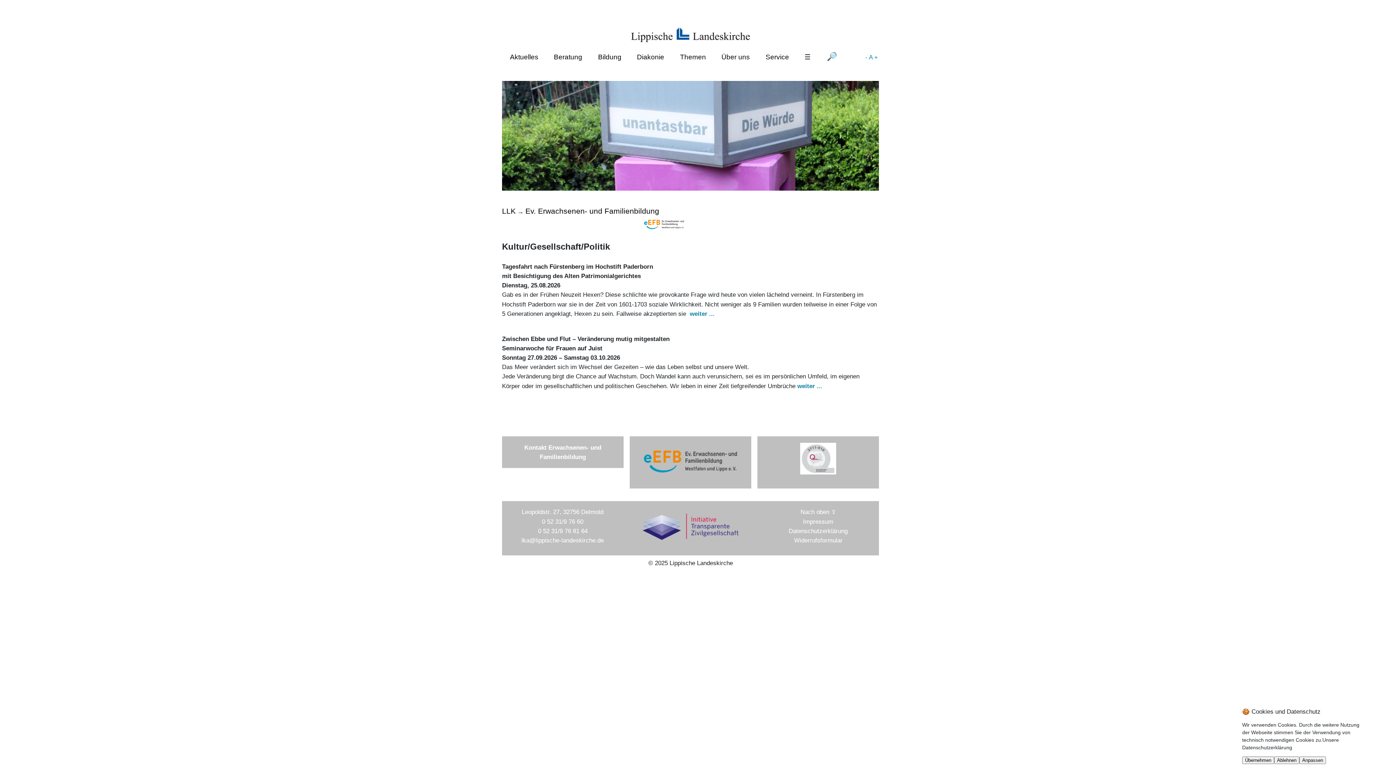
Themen (693, 57)
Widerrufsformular (818, 540)
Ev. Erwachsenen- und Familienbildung (592, 211)
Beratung (568, 57)
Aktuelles (524, 57)
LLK (509, 211)
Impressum (818, 521)
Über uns (735, 57)
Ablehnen (1286, 760)
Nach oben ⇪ (818, 511)
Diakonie (650, 57)
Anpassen (1312, 760)
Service (777, 57)
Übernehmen (1258, 760)
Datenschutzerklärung (818, 531)
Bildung (609, 57)
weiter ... (702, 313)
